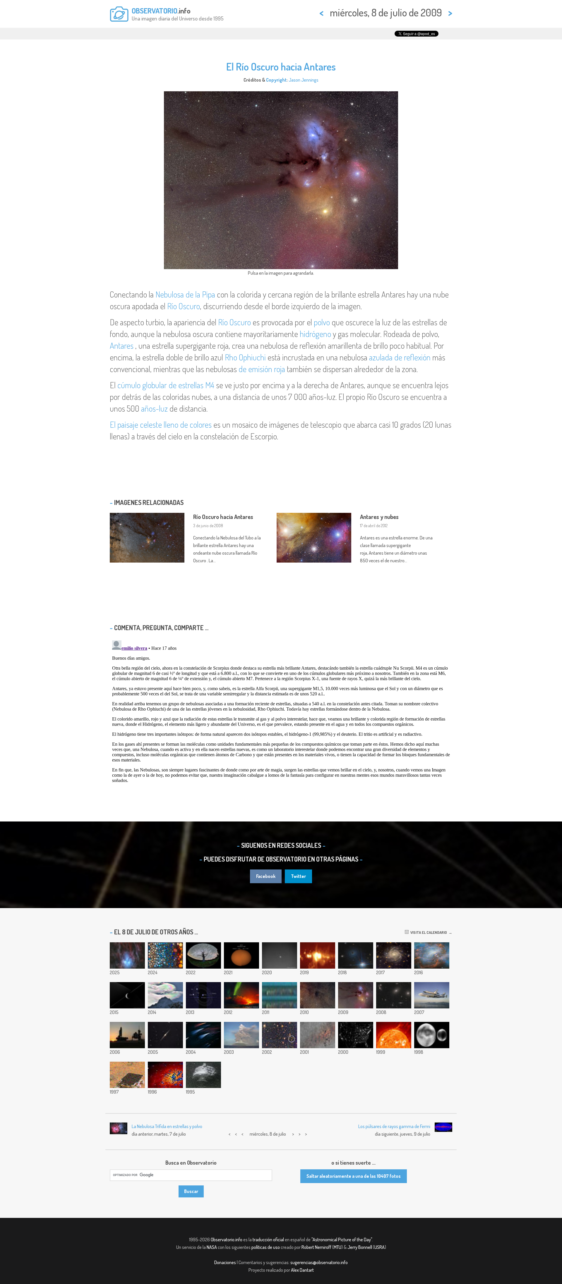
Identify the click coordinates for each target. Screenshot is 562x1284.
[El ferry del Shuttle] (431, 995)
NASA (212, 1247)
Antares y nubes (379, 516)
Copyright (276, 80)
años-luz (154, 408)
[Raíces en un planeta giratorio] (203, 955)
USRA (379, 1247)
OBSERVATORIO (154, 10)
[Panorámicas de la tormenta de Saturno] (279, 995)
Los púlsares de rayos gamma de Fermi (394, 1126)
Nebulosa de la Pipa (185, 294)
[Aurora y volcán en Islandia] (241, 995)
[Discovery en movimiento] (127, 1035)
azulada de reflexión (400, 357)
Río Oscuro (183, 306)
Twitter (298, 876)
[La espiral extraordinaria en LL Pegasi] (355, 955)
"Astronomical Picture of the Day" (341, 1239)
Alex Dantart (302, 1270)
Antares (121, 345)
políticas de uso (265, 1247)
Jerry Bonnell (359, 1247)
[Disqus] (281, 711)
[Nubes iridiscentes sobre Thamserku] (165, 995)
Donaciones (225, 1262)
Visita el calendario (428, 932)
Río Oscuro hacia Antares (223, 516)
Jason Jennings (303, 80)
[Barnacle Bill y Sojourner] (127, 1075)
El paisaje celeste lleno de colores (161, 424)
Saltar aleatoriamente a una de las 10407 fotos (353, 1176)
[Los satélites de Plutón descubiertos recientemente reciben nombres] (203, 995)
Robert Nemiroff (316, 1247)
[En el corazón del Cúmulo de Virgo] (393, 995)
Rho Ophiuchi (245, 357)
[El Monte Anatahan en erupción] (241, 1035)
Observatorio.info (226, 1239)
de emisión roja (262, 369)
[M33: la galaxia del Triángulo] (165, 1075)
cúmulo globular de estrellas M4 (165, 385)
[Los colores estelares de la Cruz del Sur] (203, 1035)
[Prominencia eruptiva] (393, 1035)
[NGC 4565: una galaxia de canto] (165, 1035)
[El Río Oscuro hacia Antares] (355, 995)
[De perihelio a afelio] (241, 955)
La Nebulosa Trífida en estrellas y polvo (167, 1126)
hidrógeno (315, 334)
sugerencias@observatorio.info (319, 1262)
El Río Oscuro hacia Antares (281, 66)
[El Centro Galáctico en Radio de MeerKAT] (317, 955)
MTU (337, 1247)
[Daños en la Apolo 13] (203, 1075)
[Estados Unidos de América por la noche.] (355, 1035)
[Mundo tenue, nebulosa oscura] (317, 995)
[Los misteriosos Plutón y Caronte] (431, 1035)
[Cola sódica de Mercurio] (279, 955)
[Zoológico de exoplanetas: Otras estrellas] (165, 955)
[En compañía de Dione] (127, 995)
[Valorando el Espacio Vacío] (279, 1035)
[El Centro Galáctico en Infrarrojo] (317, 1035)
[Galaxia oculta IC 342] (393, 955)
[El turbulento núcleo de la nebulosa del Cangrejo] (431, 955)
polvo (322, 322)
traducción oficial (268, 1239)
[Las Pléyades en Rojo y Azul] (127, 955)
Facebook (265, 876)
